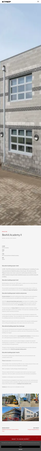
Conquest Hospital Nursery (33, 428)
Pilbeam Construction (6, 360)
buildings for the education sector (24, 383)
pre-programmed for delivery (24, 335)
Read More (20, 449)
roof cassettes (21, 304)
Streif (6, 1)
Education (4, 231)
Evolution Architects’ (6, 296)
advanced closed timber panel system (14, 301)
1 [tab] (20, 213)
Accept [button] (20, 446)
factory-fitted (15, 307)
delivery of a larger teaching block (30, 289)
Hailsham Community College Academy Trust (10, 429)
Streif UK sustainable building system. (19, 349)
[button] (11, 400)
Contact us (4, 386)
